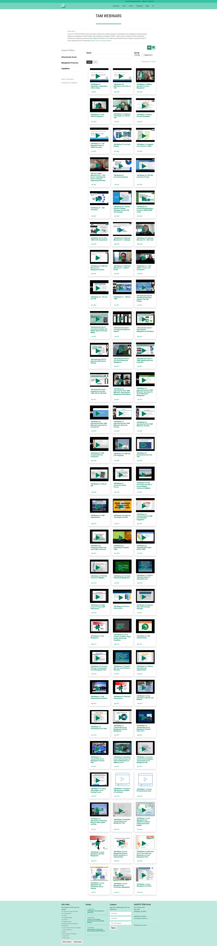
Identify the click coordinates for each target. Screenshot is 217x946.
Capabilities (65, 69)
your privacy (143, 925)
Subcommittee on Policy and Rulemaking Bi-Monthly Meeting (96, 930)
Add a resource (67, 942)
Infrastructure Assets (69, 57)
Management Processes (69, 63)
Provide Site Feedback (69, 83)
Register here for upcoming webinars (100, 41)
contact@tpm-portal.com (140, 918)
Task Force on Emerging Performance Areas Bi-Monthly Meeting (95, 921)
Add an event (78, 942)
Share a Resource (67, 79)
